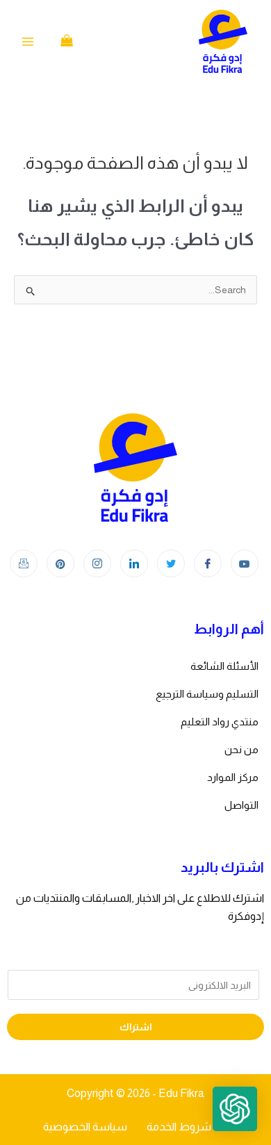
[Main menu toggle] (28, 42)
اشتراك (136, 1026)
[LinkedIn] (134, 563)
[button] (235, 1109)
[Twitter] (171, 563)
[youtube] (244, 563)
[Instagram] (97, 563)
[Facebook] (208, 563)
